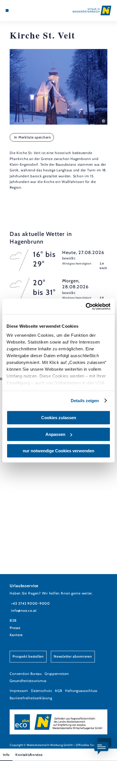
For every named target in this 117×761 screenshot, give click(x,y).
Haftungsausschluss (81, 690)
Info (6, 755)
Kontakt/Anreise (28, 755)
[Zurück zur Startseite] (92, 10)
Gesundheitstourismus (28, 681)
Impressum (19, 690)
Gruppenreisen (57, 674)
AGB (58, 690)
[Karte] (15, 10)
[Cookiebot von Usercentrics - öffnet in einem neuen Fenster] (85, 306)
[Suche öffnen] (24, 10)
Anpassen (55, 434)
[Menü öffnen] (7, 10)
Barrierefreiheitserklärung (31, 698)
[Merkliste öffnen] (20, 10)
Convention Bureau (26, 674)
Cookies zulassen (58, 417)
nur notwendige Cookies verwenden (58, 450)
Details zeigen (85, 400)
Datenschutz (41, 690)
